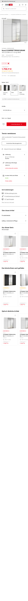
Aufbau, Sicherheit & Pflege (9, 221)
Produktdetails (6, 215)
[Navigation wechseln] (2, 5)
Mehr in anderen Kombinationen (11, 99)
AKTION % (4, 63)
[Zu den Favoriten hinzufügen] (3, 124)
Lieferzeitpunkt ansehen (11, 168)
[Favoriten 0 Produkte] (22, 5)
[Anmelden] (19, 5)
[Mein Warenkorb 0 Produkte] (25, 5)
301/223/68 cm (7, 110)
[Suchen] (3, 8)
